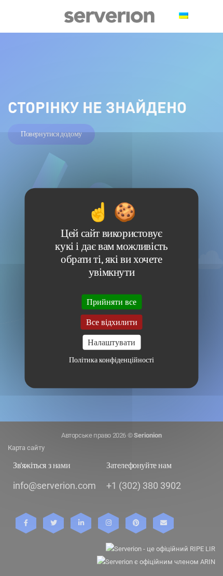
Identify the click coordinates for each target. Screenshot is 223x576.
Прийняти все (111, 301)
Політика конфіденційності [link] (111, 360)
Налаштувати (111, 342)
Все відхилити (111, 322)
